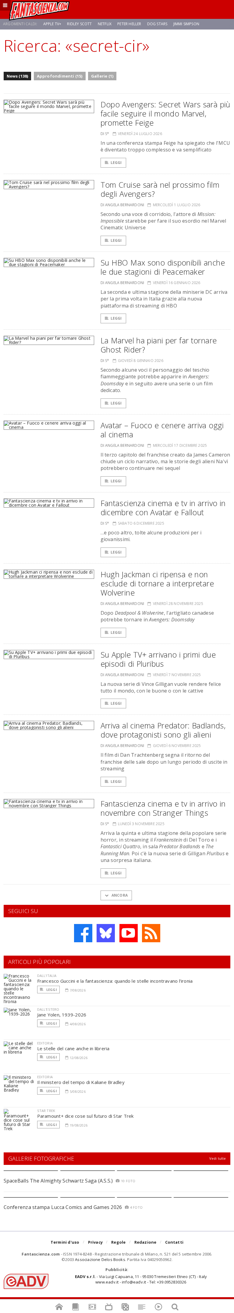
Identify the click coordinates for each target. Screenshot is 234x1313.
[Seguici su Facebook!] (83, 933)
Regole (118, 1242)
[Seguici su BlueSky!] (105, 933)
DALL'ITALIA (47, 975)
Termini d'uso (65, 1242)
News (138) (17, 76)
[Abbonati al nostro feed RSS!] (151, 933)
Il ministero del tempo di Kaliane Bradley (81, 1082)
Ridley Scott (79, 23)
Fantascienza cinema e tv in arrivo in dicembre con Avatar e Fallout (163, 507)
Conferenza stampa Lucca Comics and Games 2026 (63, 1207)
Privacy (95, 1242)
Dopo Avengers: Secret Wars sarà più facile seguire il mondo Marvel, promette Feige (165, 113)
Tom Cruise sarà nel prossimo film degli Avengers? (160, 189)
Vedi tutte (217, 1158)
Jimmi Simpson (186, 23)
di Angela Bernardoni (122, 204)
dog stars (157, 23)
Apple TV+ (52, 23)
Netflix (105, 23)
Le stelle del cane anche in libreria (73, 1048)
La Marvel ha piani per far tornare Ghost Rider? (159, 345)
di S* (105, 133)
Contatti (174, 1242)
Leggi (116, 162)
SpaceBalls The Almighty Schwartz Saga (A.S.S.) (58, 1180)
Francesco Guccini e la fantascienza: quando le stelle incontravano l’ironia (115, 981)
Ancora (119, 895)
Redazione (145, 1242)
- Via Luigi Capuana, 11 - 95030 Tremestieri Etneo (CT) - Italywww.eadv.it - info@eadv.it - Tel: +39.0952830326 (141, 1279)
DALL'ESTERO (48, 1009)
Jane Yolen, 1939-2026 (62, 1015)
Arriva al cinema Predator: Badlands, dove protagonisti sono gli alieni (163, 730)
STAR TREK (46, 1110)
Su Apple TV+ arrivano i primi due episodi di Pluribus (158, 659)
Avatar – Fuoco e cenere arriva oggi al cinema (162, 429)
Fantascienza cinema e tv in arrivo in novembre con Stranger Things (163, 808)
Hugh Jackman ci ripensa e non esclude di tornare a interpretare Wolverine (157, 583)
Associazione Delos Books (100, 1259)
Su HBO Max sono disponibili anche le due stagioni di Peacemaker (163, 267)
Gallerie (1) (102, 76)
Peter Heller (129, 23)
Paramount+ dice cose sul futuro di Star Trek (85, 1116)
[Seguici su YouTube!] (128, 933)
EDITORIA (45, 1043)
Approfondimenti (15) (60, 76)
